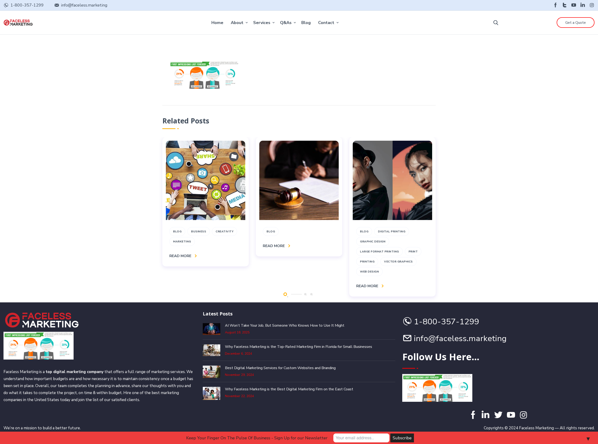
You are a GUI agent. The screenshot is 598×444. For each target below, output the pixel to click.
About (237, 22)
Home (217, 22)
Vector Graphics (398, 261)
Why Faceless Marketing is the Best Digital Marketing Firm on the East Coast (289, 389)
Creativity (224, 231)
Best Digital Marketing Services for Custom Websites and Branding (280, 368)
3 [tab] (311, 294)
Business (198, 231)
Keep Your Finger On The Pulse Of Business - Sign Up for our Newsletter (256, 438)
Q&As (286, 22)
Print (413, 251)
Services (261, 22)
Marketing (182, 241)
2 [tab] (305, 294)
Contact (326, 22)
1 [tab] (285, 294)
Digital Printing (391, 231)
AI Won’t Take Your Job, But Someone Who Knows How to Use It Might (284, 325)
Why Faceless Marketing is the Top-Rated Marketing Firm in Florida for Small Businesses (298, 346)
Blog (306, 22)
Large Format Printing (379, 251)
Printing (367, 261)
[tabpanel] (205, 201)
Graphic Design (372, 241)
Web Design (369, 271)
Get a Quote (575, 22)
